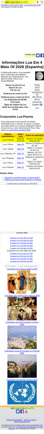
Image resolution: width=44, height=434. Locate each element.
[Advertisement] (22, 32)
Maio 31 (20, 167)
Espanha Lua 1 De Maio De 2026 (21, 243)
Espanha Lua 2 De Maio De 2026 (21, 246)
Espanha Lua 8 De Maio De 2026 (21, 261)
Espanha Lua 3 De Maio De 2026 (21, 248)
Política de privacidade (14, 420)
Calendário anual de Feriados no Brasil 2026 (22, 323)
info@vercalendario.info (22, 421)
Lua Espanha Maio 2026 (32, 5)
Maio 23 (20, 158)
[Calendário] (16, 2)
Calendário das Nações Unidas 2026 (22, 380)
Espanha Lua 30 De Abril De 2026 (21, 240)
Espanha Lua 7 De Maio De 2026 (21, 259)
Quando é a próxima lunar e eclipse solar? (22, 178)
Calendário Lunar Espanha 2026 (12, 5)
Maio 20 (20, 149)
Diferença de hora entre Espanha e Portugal (23, 180)
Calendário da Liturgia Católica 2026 (22, 269)
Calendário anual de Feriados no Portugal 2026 (22, 352)
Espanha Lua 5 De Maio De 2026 (21, 253)
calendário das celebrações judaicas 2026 (22, 296)
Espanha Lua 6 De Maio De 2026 (21, 256)
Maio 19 (20, 144)
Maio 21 (20, 154)
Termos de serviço (30, 420)
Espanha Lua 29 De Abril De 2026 (21, 238)
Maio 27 (20, 163)
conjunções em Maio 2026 (19, 130)
